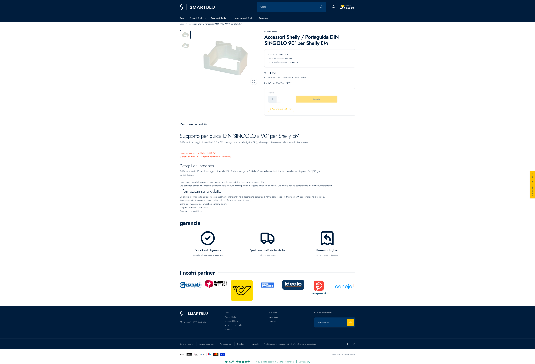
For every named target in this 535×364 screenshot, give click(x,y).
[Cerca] (321, 7)
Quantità (271, 93)
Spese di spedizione (283, 77)
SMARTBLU (271, 31)
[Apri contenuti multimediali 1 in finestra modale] (225, 58)
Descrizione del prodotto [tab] (193, 124)
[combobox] (291, 7)
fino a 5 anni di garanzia (208, 250)
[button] (347, 7)
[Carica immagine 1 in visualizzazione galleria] (185, 34)
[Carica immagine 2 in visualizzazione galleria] (185, 45)
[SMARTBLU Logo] (194, 315)
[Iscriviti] (350, 322)
